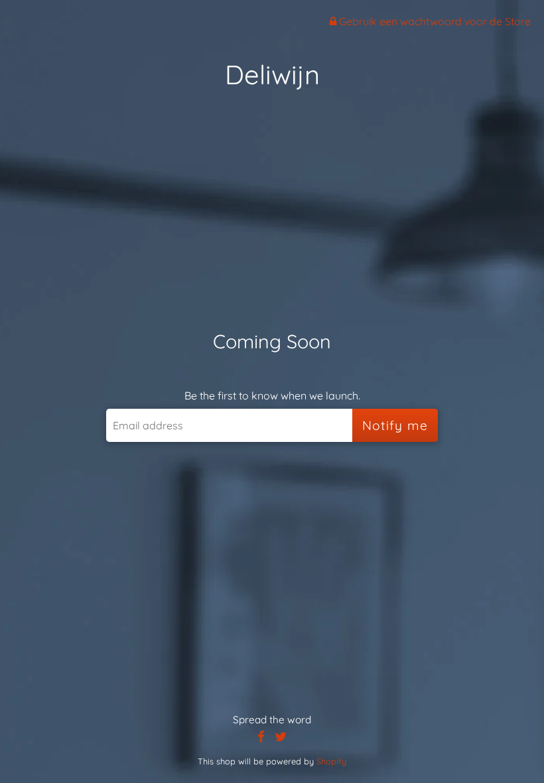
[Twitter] (280, 737)
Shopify (331, 761)
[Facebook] (261, 737)
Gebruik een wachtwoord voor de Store (433, 21)
